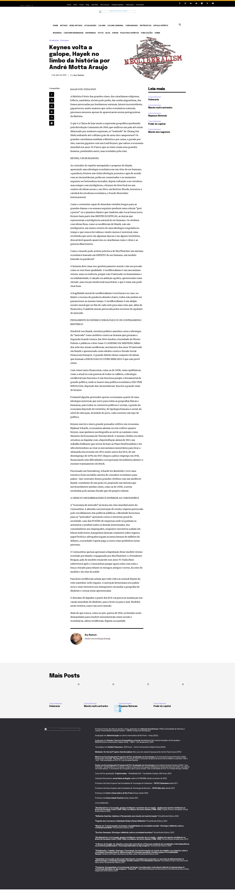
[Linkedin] (191, 3)
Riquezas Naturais (157, 116)
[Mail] (196, 3)
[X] (207, 3)
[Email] (51, 117)
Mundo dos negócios (159, 132)
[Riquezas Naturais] (135, 691)
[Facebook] (180, 3)
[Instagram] (185, 3)
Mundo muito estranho (160, 108)
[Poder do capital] (169, 691)
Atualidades (54, 40)
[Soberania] (65, 691)
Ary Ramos (79, 75)
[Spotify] (202, 3)
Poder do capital (156, 124)
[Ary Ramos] (76, 639)
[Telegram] (51, 123)
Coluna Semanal (154, 97)
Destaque (64, 40)
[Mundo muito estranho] (100, 691)
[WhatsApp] (51, 105)
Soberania (153, 100)
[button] (180, 25)
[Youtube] (213, 3)
